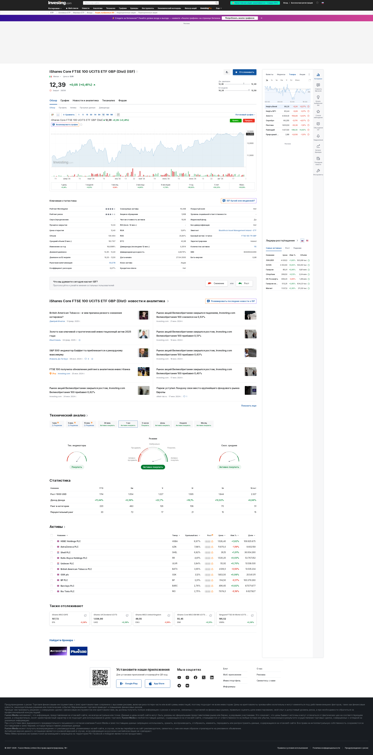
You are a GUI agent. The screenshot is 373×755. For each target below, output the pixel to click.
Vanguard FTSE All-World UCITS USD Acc (236, 615)
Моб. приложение (232, 674)
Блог (225, 668)
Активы (73, 108)
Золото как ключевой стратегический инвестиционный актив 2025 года (90, 333)
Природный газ (273, 134)
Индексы (281, 74)
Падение (297, 248)
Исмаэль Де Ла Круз (59, 359)
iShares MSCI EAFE (60, 615)
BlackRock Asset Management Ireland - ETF (237, 230)
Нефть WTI (271, 111)
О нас (259, 668)
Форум (122, 100)
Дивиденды (104, 108)
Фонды (90, 13)
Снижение (219, 283)
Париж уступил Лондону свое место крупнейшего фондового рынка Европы (197, 390)
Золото (269, 116)
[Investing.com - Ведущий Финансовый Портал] (59, 3)
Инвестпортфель (232, 680)
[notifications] (317, 2)
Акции (302, 74)
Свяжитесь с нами (266, 680)
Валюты (269, 74)
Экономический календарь (169, 8)
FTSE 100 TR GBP (248, 236)
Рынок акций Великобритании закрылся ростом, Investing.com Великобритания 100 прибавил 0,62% (87, 390)
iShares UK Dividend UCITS (105, 615)
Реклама (261, 674)
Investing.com (64, 373)
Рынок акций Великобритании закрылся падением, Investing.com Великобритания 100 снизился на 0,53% (195, 314)
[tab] (57, 424)
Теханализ (108, 100)
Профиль (63, 108)
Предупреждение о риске (356, 748)
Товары (292, 74)
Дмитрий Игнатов (57, 321)
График (65, 100)
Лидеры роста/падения (280, 240)
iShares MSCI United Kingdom (148, 615)
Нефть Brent (271, 106)
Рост (246, 283)
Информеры (229, 686)
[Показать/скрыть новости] (118, 114)
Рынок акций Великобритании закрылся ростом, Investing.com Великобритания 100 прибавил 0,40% (194, 371)
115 (255, 246)
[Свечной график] (52, 114)
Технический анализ (67, 415)
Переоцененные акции (147, 13)
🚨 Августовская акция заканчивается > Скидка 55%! (255, 3)
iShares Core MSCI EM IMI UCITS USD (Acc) (195, 615)
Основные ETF (64, 13)
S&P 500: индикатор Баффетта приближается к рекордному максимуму (86, 352)
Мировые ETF (78, 13)
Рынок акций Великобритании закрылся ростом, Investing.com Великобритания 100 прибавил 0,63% (194, 352)
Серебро (270, 120)
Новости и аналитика (86, 100)
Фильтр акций (191, 8)
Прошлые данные (87, 108)
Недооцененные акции (126, 13)
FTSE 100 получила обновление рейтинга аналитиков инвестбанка (90, 369)
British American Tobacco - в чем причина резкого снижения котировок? (86, 314)
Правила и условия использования (292, 748)
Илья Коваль (55, 340)
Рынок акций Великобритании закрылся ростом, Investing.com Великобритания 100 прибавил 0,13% (194, 333)
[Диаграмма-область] (58, 114)
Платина (269, 125)
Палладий (270, 130)
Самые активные (274, 248)
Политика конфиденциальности (326, 748)
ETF (52, 13)
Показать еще (248, 405)
